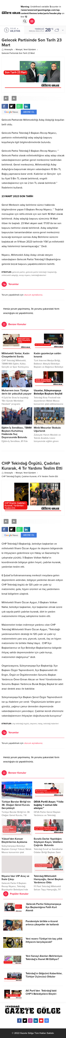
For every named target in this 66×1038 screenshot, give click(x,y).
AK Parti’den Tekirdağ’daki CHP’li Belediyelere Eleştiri (41, 992)
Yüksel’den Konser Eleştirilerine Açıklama (14, 840)
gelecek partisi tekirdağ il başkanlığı (41, 272)
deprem (33, 723)
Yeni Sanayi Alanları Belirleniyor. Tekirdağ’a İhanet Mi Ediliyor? (44, 957)
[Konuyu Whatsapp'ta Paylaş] (19, 106)
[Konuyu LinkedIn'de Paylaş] (27, 106)
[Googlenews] (46, 1020)
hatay (40, 723)
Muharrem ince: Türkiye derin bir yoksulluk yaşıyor (17, 392)
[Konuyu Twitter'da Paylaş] (12, 106)
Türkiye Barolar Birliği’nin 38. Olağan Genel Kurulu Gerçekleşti (16, 805)
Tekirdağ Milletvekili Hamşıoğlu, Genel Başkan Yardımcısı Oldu (48, 879)
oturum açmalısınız (33, 294)
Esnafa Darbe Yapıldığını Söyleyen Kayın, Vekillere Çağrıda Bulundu (48, 842)
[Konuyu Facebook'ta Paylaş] (5, 106)
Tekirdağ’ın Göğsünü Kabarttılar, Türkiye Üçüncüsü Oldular (44, 975)
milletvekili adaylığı (10, 275)
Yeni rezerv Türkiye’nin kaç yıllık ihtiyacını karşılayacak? (44, 940)
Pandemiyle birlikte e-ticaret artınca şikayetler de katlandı (42, 923)
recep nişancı (24, 275)
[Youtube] (41, 1020)
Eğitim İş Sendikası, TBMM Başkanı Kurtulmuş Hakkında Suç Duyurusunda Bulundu (17, 432)
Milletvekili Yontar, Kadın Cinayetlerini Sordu (15, 355)
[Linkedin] (35, 1020)
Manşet (19, 49)
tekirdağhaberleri (38, 275)
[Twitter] (25, 1020)
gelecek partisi (18, 272)
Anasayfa (8, 49)
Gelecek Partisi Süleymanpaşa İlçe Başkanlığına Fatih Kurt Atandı (43, 907)
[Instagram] (30, 1020)
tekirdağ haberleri (51, 723)
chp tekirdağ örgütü (20, 723)
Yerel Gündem (29, 49)
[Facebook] (19, 1020)
